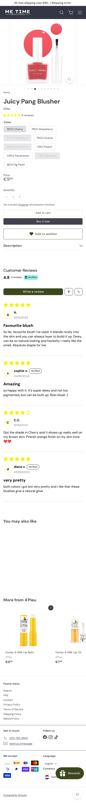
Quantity (9, 190)
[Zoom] (69, 79)
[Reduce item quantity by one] (6, 197)
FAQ (5, 695)
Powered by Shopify (15, 795)
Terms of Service (13, 709)
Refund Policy (11, 718)
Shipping (23, 204)
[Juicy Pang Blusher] (28, 558)
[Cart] (70, 12)
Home (6, 92)
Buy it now (43, 221)
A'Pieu (30, 599)
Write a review (33, 292)
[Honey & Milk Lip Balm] (28, 636)
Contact (8, 700)
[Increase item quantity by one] (19, 197)
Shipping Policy (12, 714)
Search (7, 690)
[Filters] (69, 291)
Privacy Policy (11, 704)
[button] (12, 115)
